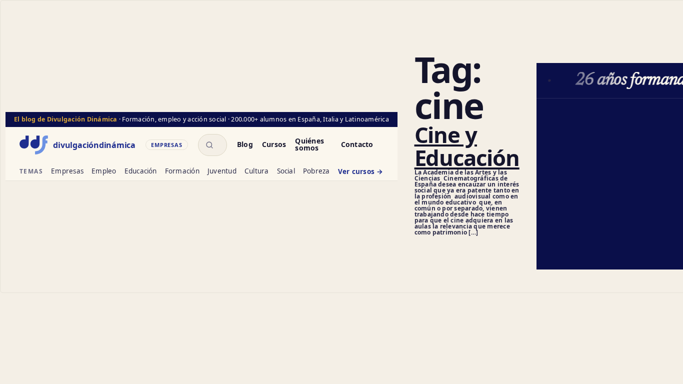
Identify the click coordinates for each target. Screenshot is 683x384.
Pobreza (316, 172)
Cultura (256, 172)
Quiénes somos (309, 145)
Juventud (222, 172)
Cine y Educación (467, 146)
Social (286, 172)
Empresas (67, 172)
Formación (182, 172)
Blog (245, 145)
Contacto (357, 145)
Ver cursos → (361, 172)
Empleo (104, 172)
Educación (140, 172)
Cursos (274, 145)
